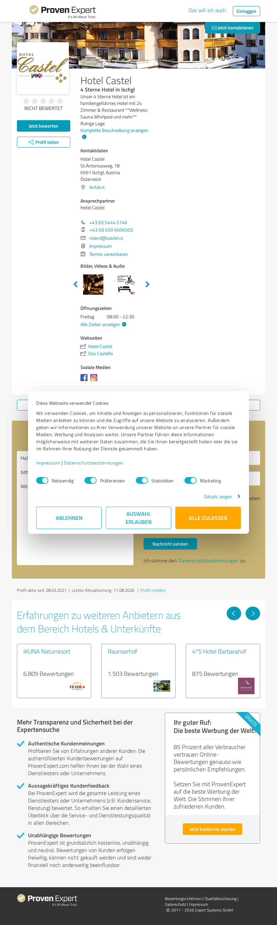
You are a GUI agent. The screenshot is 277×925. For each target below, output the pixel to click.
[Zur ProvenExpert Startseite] (62, 13)
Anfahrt (97, 187)
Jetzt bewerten (43, 126)
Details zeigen (218, 496)
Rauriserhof (122, 651)
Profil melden (153, 590)
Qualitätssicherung (220, 898)
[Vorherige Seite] (234, 613)
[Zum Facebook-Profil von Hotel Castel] (85, 381)
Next (147, 284)
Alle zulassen (208, 518)
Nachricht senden (170, 543)
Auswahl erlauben (139, 518)
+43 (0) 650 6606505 (111, 230)
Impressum (48, 462)
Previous (75, 284)
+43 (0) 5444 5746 (108, 222)
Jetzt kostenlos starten (212, 829)
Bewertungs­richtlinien (183, 898)
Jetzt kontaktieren (235, 27)
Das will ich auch (207, 10)
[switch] (90, 480)
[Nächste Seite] (253, 613)
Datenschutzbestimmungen (94, 462)
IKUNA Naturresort (46, 651)
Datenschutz (175, 904)
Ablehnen (69, 518)
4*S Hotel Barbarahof (219, 651)
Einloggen (246, 11)
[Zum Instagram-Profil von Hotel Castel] (95, 381)
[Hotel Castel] (43, 68)
